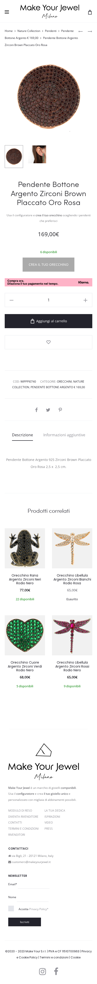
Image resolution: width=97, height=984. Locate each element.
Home (9, 31)
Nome (12, 897)
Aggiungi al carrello (51, 321)
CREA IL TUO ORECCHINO (49, 264)
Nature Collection (28, 31)
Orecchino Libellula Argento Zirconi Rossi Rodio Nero (72, 666)
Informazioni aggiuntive (64, 434)
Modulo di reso (20, 811)
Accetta (33, 909)
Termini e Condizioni (23, 829)
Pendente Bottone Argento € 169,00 (58, 387)
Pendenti (51, 31)
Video (48, 822)
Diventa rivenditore (23, 817)
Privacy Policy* (38, 909)
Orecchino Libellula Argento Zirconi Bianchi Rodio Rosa (72, 579)
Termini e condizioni (54, 957)
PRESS (48, 829)
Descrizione (22, 434)
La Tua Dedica (54, 811)
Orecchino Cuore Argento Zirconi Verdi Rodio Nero (25, 666)
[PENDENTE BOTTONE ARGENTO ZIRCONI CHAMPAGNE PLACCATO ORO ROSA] (80, 31)
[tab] (22, 435)
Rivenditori (16, 835)
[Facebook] (56, 972)
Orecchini (64, 382)
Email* (12, 884)
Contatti (15, 822)
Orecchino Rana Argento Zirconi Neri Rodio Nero (25, 579)
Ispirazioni (52, 817)
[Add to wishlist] (48, 342)
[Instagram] (42, 972)
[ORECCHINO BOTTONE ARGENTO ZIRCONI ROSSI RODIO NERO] (87, 31)
